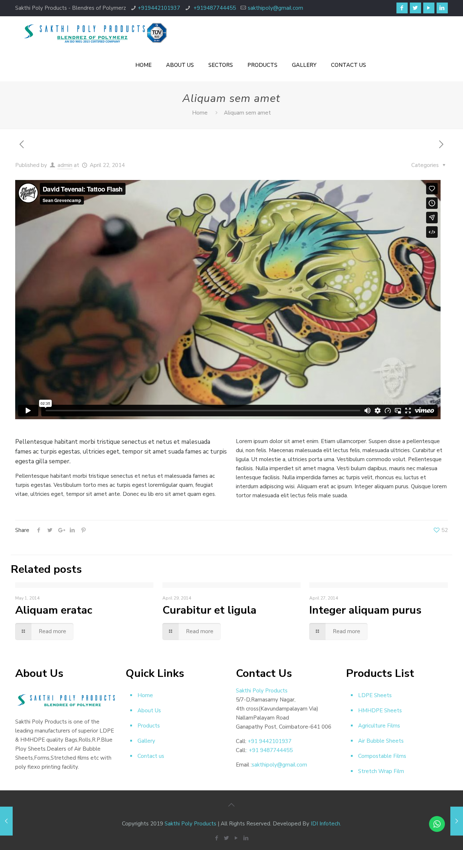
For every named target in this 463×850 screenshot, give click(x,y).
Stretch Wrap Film (381, 771)
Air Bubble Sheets (381, 740)
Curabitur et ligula (209, 610)
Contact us (150, 756)
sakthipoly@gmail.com (275, 8)
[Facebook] (402, 8)
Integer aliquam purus (365, 610)
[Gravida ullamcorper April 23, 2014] (6, 821)
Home (200, 112)
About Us (149, 710)
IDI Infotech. (326, 823)
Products (148, 725)
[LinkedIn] (442, 8)
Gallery (146, 740)
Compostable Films (382, 756)
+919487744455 (214, 8)
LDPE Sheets (375, 695)
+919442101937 (159, 8)
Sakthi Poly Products (190, 823)
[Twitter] (415, 8)
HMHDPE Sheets (380, 710)
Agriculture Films (379, 725)
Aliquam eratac (53, 610)
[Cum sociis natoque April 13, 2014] (456, 821)
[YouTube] (428, 8)
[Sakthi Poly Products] (94, 32)
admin (65, 165)
